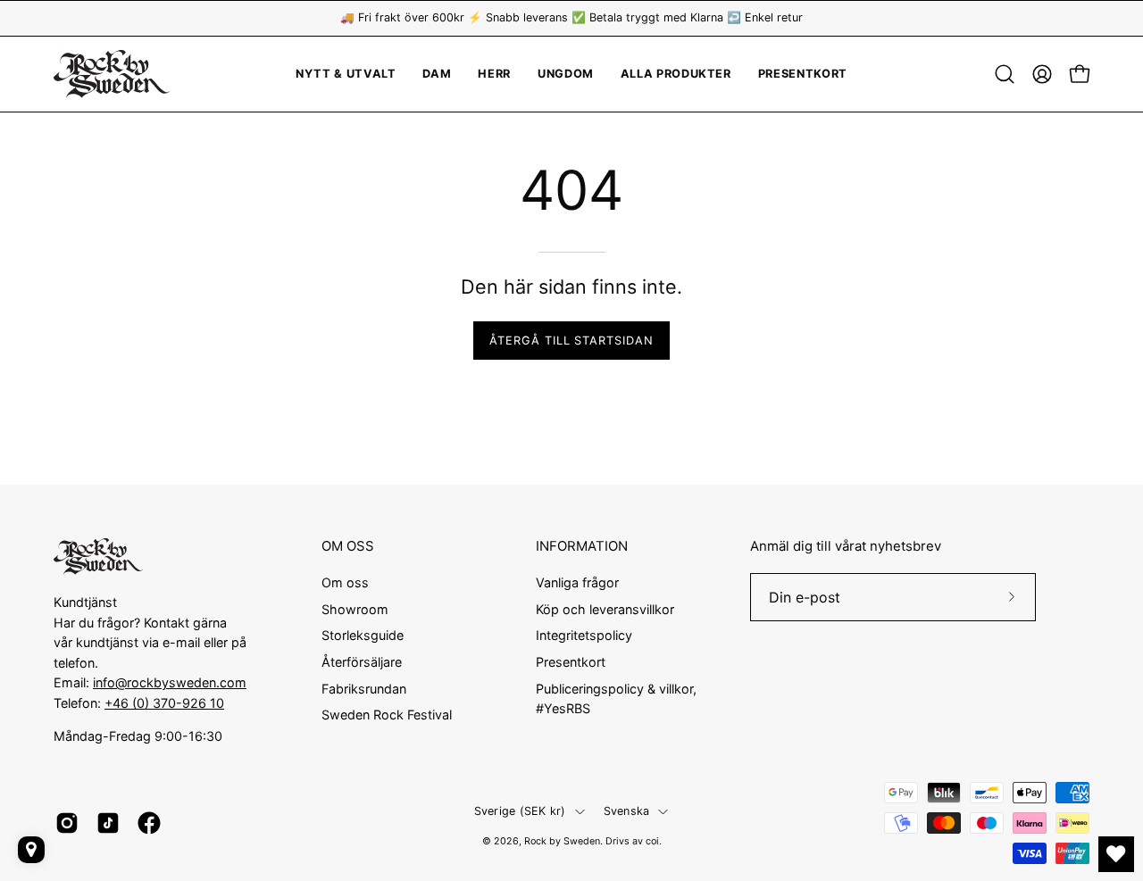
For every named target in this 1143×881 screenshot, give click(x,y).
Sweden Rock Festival (386, 714)
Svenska (627, 811)
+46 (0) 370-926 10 (164, 703)
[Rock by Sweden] (112, 74)
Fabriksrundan (363, 687)
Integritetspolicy (584, 635)
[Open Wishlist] (1116, 854)
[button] (565, 74)
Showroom (354, 608)
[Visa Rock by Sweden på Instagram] (67, 823)
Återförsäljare (361, 661)
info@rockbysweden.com (169, 682)
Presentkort (570, 661)
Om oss (345, 582)
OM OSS (347, 546)
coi (652, 841)
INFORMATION (582, 546)
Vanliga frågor (577, 582)
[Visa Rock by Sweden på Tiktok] (108, 823)
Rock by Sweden (562, 841)
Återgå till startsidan (571, 340)
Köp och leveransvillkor (605, 608)
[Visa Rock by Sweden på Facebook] (149, 823)
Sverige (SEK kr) (520, 811)
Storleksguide (362, 635)
